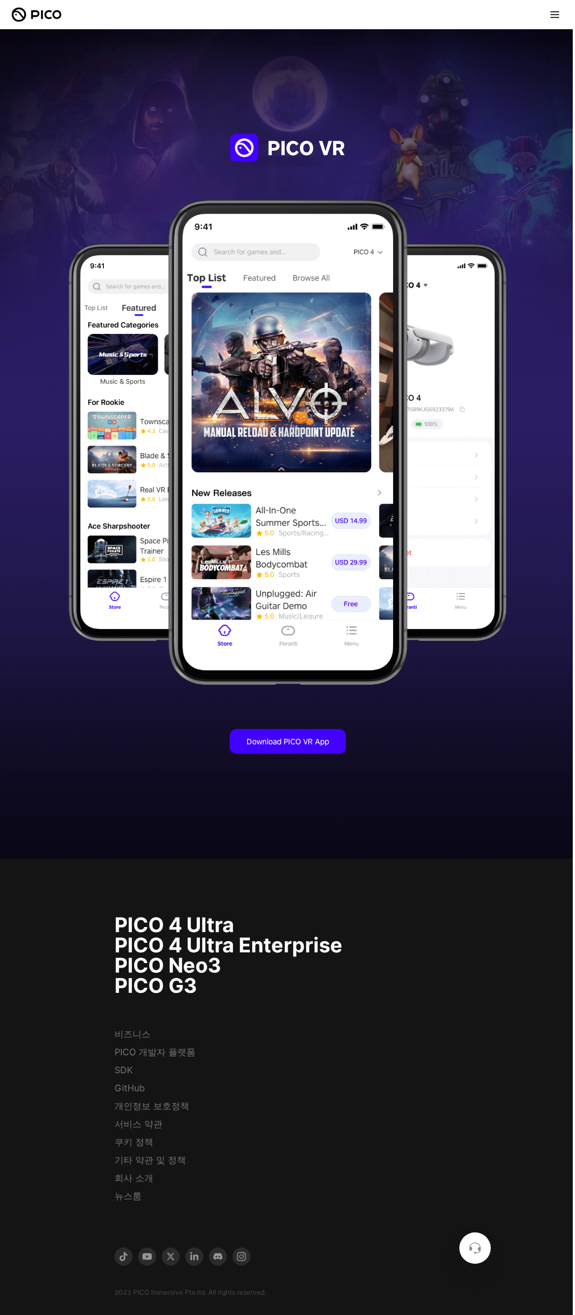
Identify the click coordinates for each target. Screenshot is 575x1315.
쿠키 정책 (134, 1141)
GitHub (130, 1087)
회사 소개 (134, 1177)
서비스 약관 (138, 1123)
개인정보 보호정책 (152, 1105)
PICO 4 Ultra (174, 924)
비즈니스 (132, 1034)
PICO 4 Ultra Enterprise (229, 945)
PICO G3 (156, 985)
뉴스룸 (128, 1195)
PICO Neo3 (168, 965)
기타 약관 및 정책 (150, 1159)
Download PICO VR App (288, 741)
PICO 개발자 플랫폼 (155, 1052)
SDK (124, 1070)
